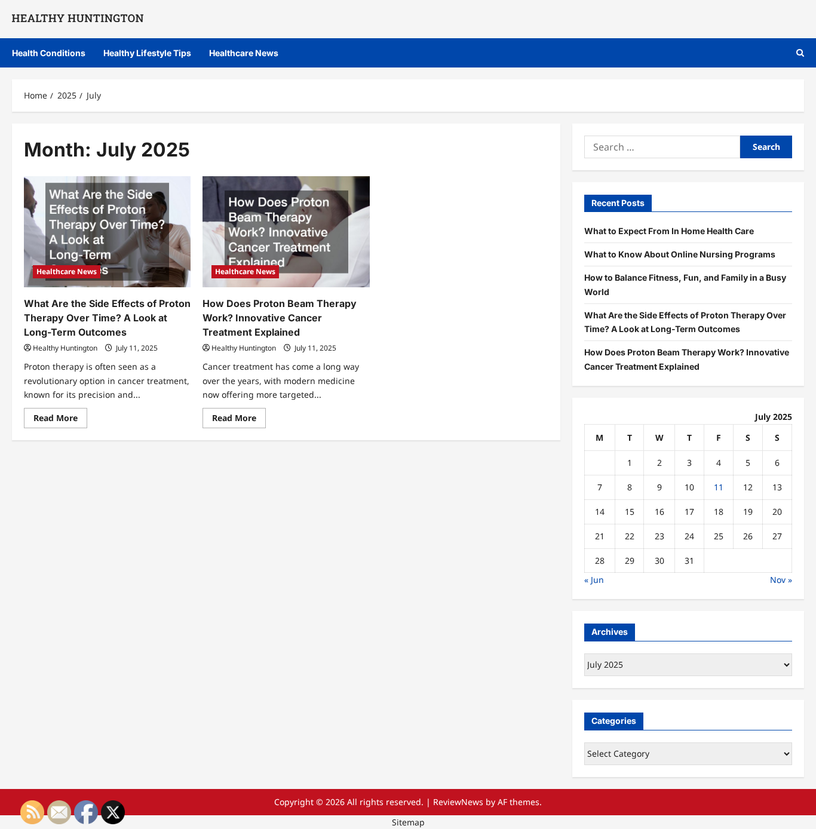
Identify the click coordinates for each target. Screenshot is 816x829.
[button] (800, 53)
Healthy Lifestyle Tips (147, 53)
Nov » (781, 579)
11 (718, 487)
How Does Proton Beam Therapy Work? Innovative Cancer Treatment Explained (280, 317)
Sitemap (408, 822)
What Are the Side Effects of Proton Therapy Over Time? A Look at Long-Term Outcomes (107, 317)
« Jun (594, 579)
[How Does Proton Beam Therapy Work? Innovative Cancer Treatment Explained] (286, 231)
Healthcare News (243, 53)
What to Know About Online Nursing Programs (679, 254)
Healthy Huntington (65, 348)
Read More (60, 420)
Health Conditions (48, 53)
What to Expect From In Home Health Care (669, 231)
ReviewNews (458, 801)
